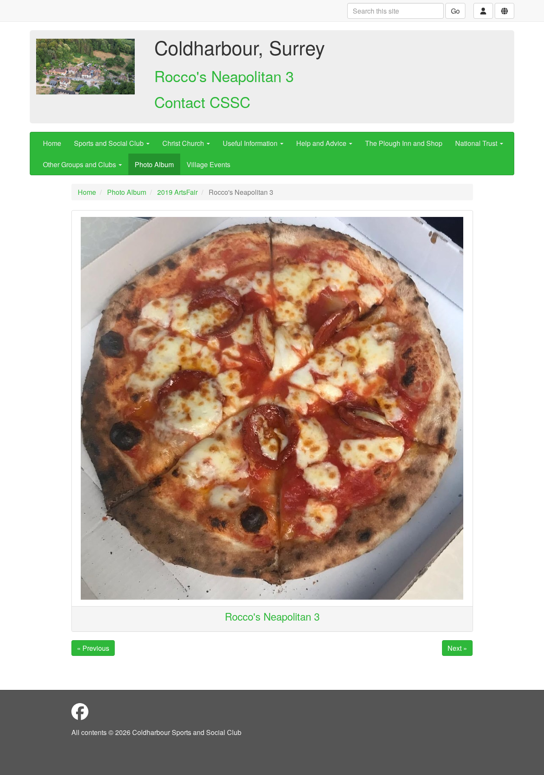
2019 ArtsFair (177, 192)
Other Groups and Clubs (80, 164)
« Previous (93, 648)
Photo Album (154, 164)
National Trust (477, 143)
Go (455, 11)
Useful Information (251, 143)
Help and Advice (322, 143)
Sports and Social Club (109, 143)
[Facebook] (79, 711)
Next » (457, 648)
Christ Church (184, 143)
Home (52, 143)
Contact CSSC (202, 101)
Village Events (208, 164)
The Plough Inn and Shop (403, 143)
